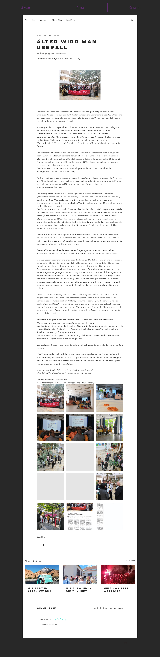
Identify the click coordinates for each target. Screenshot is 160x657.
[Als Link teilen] (43, 545)
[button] (132, 20)
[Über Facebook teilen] (38, 545)
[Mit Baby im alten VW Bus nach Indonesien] (42, 574)
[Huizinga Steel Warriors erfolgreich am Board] (118, 574)
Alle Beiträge (30, 20)
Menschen (43, 20)
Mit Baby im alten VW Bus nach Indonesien (40, 590)
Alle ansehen (130, 561)
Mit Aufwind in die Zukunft (79, 590)
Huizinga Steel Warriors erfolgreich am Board (117, 590)
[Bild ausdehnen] (50, 398)
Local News (70, 20)
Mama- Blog (57, 20)
